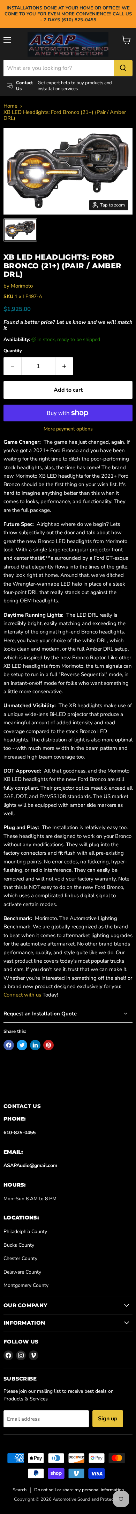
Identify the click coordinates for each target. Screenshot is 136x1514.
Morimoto (22, 285)
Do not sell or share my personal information (79, 1490)
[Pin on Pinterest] (48, 1045)
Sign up (108, 1418)
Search (20, 1490)
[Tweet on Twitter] (22, 1045)
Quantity (12, 351)
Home (10, 106)
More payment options (68, 429)
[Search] (123, 68)
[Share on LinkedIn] (35, 1045)
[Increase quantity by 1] (64, 366)
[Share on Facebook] (8, 1045)
